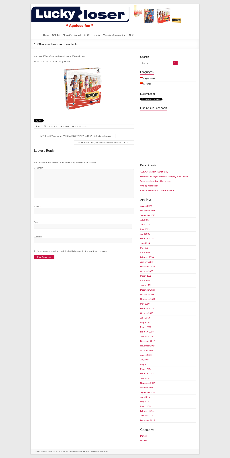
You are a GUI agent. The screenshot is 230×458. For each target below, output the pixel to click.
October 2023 (146, 271)
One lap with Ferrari (149, 185)
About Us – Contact (72, 35)
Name (37, 206)
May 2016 (144, 401)
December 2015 (147, 420)
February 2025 (147, 238)
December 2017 (147, 341)
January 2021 (146, 285)
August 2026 (146, 206)
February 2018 (147, 331)
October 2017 (146, 350)
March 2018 (145, 327)
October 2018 (146, 313)
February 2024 (147, 257)
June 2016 (145, 397)
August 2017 (146, 355)
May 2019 (144, 303)
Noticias (66, 126)
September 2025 (147, 215)
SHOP (87, 35)
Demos (143, 435)
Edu (39, 126)
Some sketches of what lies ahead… (156, 181)
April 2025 (145, 234)
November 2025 (147, 210)
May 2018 (144, 322)
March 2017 (145, 369)
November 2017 (147, 345)
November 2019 (147, 299)
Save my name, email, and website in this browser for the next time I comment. (72, 251)
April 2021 (145, 280)
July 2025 (144, 220)
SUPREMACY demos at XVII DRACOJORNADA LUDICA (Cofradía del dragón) (74, 136)
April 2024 (145, 252)
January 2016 (146, 415)
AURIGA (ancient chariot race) (154, 171)
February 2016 (147, 411)
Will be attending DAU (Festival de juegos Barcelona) (164, 176)
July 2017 (144, 359)
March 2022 (145, 275)
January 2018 (146, 336)
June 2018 (145, 317)
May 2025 (144, 229)
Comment (39, 167)
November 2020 (147, 294)
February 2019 (147, 308)
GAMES (55, 35)
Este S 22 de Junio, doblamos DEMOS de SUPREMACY (104, 142)
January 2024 (146, 261)
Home (46, 35)
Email (37, 222)
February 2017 (147, 373)
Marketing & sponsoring (114, 35)
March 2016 (145, 406)
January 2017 (146, 378)
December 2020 (147, 289)
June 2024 (145, 243)
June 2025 (145, 224)
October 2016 (146, 387)
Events (96, 35)
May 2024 (144, 248)
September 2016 (147, 392)
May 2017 (144, 364)
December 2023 (147, 266)
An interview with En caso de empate (157, 190)
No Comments (81, 126)
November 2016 (147, 383)
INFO (131, 35)
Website (38, 236)
